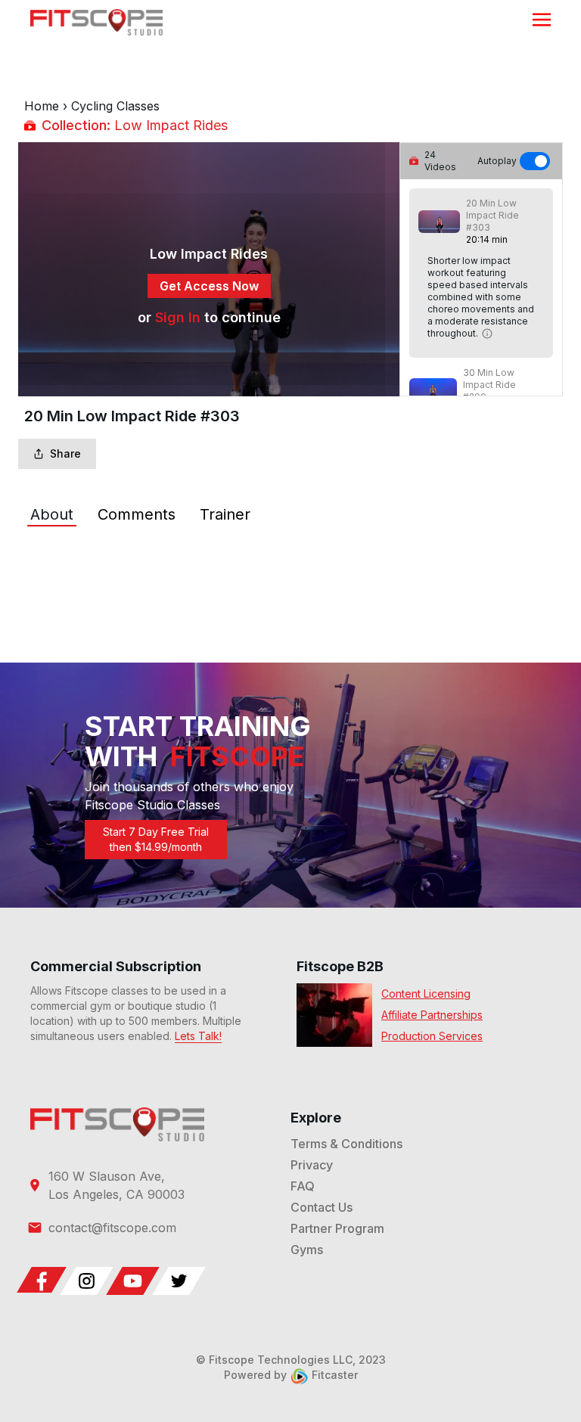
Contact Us (321, 1207)
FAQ (302, 1186)
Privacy (311, 1164)
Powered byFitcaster (291, 1374)
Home (41, 105)
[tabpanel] (290, 559)
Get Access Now (209, 285)
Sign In (177, 317)
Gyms (306, 1249)
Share (65, 453)
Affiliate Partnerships (432, 1014)
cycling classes (115, 105)
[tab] (51, 514)
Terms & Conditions (346, 1143)
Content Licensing (426, 993)
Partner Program (337, 1228)
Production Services (432, 1035)
